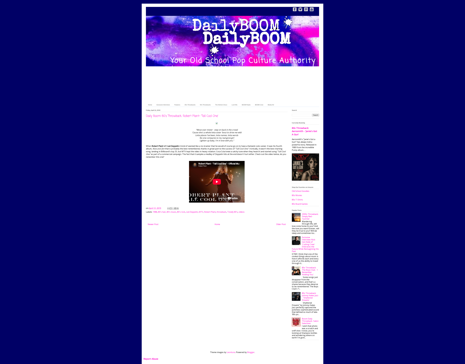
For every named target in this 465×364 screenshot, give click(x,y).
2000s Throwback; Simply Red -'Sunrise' (310, 216)
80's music (171, 212)
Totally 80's (232, 212)
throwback (221, 212)
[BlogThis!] (171, 208)
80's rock (181, 212)
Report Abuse (150, 358)
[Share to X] (173, 208)
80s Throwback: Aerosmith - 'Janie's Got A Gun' (304, 131)
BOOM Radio (246, 105)
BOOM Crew (259, 105)
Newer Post (153, 224)
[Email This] (168, 208)
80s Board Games (300, 204)
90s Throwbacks (205, 105)
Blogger (251, 352)
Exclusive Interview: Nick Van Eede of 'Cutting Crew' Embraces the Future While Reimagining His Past (305, 244)
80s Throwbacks (190, 105)
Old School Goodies (300, 191)
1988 (155, 212)
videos (241, 212)
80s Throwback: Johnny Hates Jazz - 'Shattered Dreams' (310, 297)
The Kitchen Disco (221, 105)
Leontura (231, 352)
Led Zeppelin (192, 212)
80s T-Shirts (297, 199)
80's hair (162, 212)
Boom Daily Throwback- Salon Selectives (310, 321)
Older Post (281, 224)
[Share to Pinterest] (177, 208)
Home (150, 105)
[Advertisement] (232, 85)
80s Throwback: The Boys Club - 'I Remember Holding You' (310, 271)
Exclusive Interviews (163, 105)
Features (177, 105)
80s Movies (297, 195)
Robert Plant (210, 212)
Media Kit (271, 105)
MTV (201, 212)
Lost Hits (234, 105)
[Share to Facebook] (175, 208)
